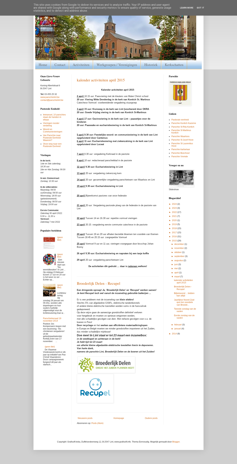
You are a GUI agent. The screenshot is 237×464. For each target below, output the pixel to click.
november (179, 248)
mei (176, 268)
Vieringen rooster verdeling (51, 124)
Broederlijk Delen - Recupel (98, 283)
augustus (179, 260)
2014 (174, 333)
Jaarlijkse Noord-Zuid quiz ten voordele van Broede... (184, 302)
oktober (178, 252)
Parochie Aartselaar (180, 149)
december (179, 244)
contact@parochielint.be (51, 100)
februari (178, 324)
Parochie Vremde (179, 156)
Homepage (118, 418)
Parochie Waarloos (180, 136)
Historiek (151, 64)
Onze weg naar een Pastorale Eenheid (52, 145)
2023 (174, 208)
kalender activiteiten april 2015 (101, 79)
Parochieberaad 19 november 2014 (52, 319)
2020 (174, 220)
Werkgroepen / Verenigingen (117, 64)
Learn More (186, 8)
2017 (174, 232)
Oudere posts (151, 418)
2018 (174, 228)
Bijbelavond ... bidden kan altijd (184, 294)
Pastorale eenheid (180, 120)
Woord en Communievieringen (52, 130)
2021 (174, 216)
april (176, 272)
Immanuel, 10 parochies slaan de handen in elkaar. (54, 117)
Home (43, 64)
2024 (174, 204)
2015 (174, 240)
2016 (174, 236)
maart (177, 276)
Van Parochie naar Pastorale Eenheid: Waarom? (52, 138)
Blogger (176, 442)
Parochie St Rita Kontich (182, 127)
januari (177, 328)
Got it (200, 8)
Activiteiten (81, 64)
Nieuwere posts (85, 418)
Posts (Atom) (97, 423)
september (179, 256)
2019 (174, 224)
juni (176, 264)
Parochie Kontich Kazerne (183, 123)
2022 (174, 212)
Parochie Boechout (180, 153)
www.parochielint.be (50, 97)
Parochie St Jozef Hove (182, 140)
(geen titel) (60, 238)
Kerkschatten (174, 64)
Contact (59, 64)
